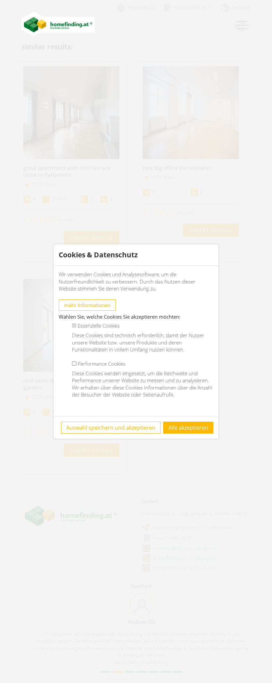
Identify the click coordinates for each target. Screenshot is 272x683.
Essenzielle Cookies (99, 325)
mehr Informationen (87, 305)
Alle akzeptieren (188, 427)
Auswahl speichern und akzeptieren (110, 427)
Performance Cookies (101, 363)
